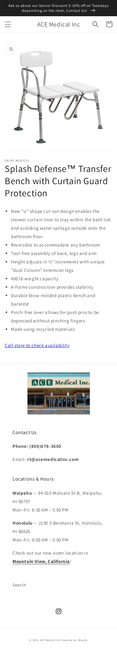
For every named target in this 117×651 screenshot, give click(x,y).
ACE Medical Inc (50, 640)
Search (19, 585)
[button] (8, 24)
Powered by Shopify (74, 640)
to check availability (37, 345)
